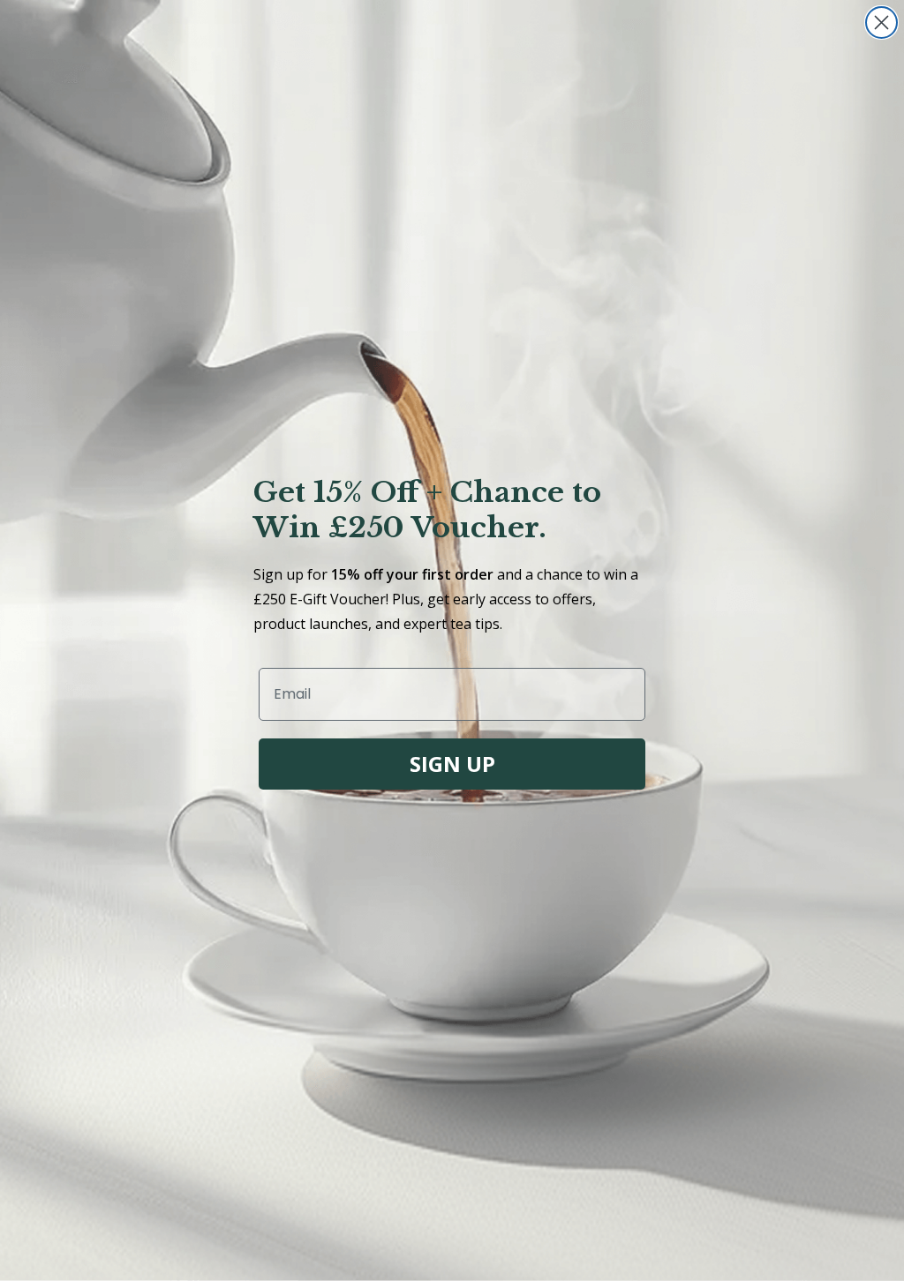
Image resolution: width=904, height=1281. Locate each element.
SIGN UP (452, 763)
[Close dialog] (881, 22)
